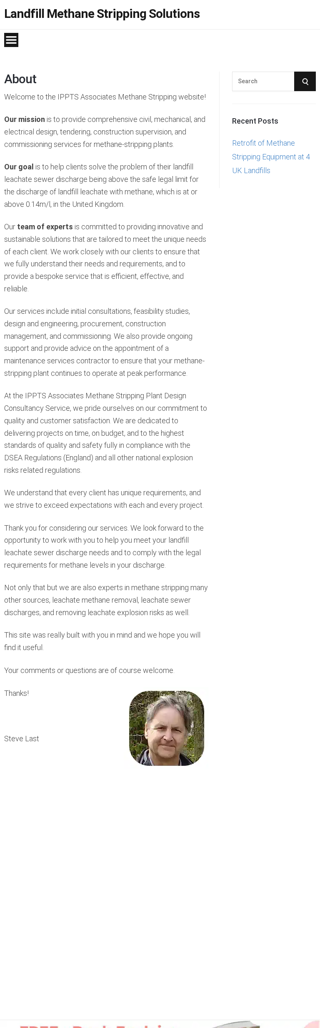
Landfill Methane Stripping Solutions (102, 13)
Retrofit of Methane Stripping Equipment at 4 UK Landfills (271, 157)
